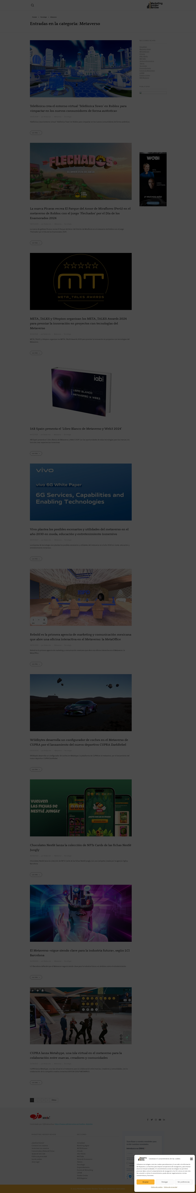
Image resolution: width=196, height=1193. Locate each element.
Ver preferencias (184, 1182)
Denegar (165, 1182)
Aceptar (145, 1182)
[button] (191, 1159)
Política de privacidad (170, 1187)
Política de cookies (157, 1187)
